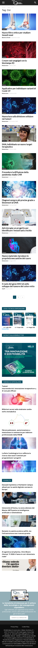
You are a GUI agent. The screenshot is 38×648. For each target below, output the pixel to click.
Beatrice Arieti (6, 37)
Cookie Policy (25, 627)
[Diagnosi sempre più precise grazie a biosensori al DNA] (19, 189)
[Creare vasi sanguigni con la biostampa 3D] (19, 49)
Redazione (5, 65)
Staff (3, 288)
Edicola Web (5, 329)
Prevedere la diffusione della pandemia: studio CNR (15, 173)
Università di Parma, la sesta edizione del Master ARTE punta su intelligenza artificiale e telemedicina (18, 510)
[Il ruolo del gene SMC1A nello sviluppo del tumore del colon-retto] (19, 273)
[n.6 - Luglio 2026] (7, 320)
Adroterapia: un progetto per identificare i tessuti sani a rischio (17, 229)
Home (3, 7)
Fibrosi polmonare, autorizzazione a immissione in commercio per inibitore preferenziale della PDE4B (17, 432)
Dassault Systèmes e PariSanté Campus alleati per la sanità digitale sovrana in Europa (17, 487)
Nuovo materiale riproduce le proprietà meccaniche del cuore (16, 257)
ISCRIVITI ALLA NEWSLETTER (19, 617)
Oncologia (5, 224)
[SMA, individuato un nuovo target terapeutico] (19, 133)
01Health (7, 480)
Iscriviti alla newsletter (13, 335)
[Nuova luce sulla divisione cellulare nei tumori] (19, 105)
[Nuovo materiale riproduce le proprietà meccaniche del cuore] (19, 245)
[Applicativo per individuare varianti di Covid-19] (19, 77)
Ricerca (4, 29)
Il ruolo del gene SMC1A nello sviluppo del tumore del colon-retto (18, 285)
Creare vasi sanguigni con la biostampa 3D (14, 61)
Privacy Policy (14, 627)
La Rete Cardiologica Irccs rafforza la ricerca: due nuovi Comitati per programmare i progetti (16, 455)
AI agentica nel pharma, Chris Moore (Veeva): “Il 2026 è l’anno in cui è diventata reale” (18, 554)
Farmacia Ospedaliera (12, 382)
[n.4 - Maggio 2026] (30, 320)
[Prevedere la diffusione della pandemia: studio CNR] (19, 161)
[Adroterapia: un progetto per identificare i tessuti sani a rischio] (19, 217)
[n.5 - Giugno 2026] (19, 320)
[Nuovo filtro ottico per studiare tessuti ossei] (19, 22)
